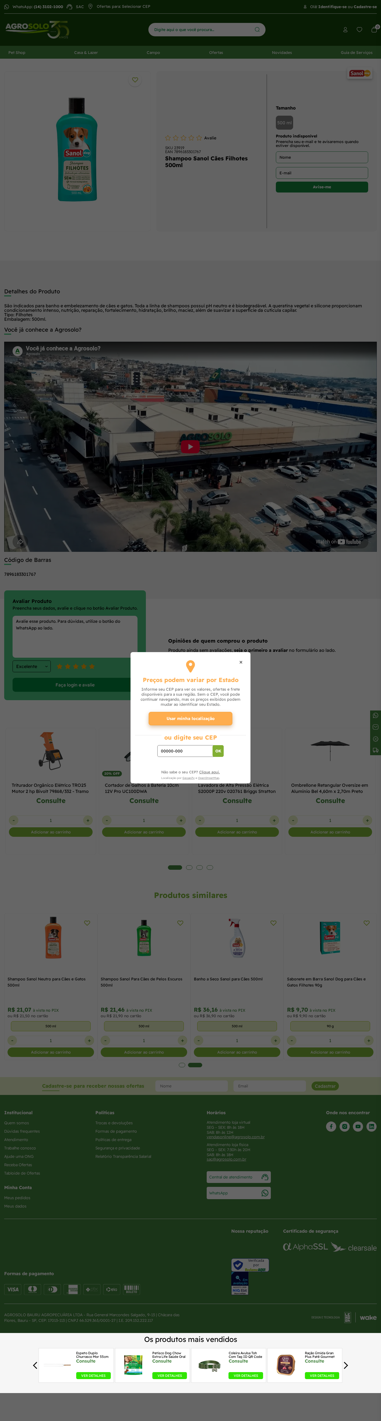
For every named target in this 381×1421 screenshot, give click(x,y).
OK (218, 751)
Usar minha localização (191, 718)
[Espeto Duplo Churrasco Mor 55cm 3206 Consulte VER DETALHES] (57, 1377)
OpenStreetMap (208, 778)
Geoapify (188, 778)
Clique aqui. (209, 772)
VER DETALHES (93, 1376)
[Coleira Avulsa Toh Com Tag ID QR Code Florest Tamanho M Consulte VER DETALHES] (209, 1377)
